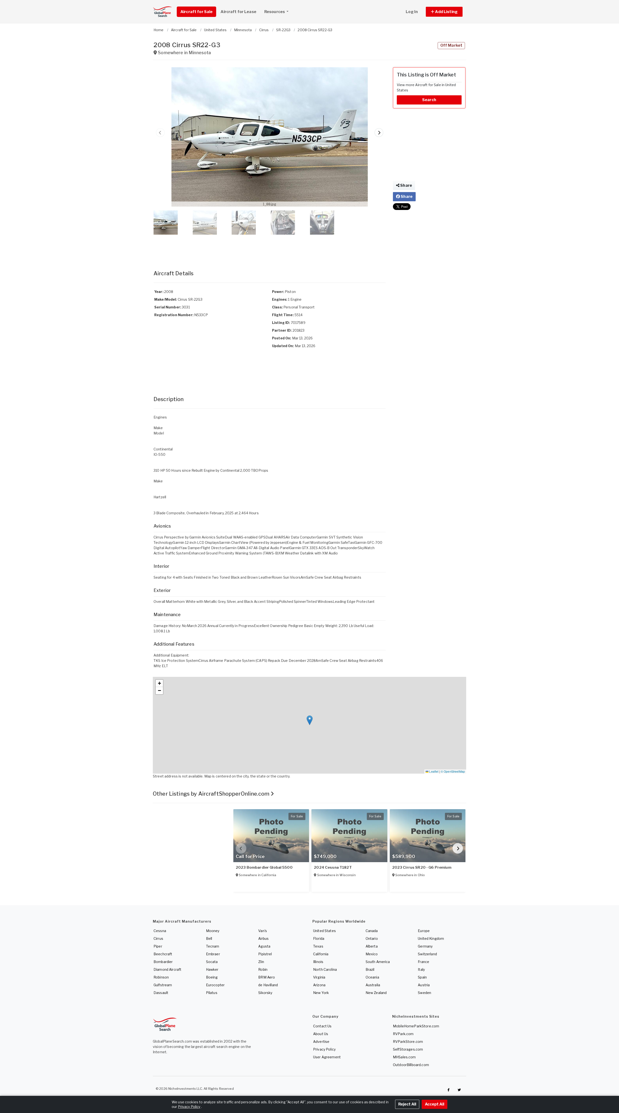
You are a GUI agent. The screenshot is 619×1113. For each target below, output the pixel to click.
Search (429, 99)
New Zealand (376, 993)
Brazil (370, 969)
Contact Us (322, 1026)
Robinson (161, 977)
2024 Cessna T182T (333, 867)
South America (378, 962)
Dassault (161, 993)
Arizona (319, 985)
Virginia (319, 977)
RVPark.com (403, 1034)
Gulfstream (163, 985)
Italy (421, 969)
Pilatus (211, 993)
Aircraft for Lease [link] (238, 11)
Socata (212, 962)
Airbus (263, 938)
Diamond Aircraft (167, 969)
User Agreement (327, 1057)
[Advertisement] (270, 247)
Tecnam (212, 946)
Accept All (434, 1104)
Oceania (372, 977)
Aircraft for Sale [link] (196, 11)
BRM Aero (266, 977)
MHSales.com (404, 1057)
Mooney (213, 931)
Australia (373, 985)
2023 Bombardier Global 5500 (264, 867)
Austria (424, 985)
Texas (318, 946)
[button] (444, 12)
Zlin (261, 962)
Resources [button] (275, 11)
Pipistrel (265, 954)
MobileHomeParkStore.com (416, 1026)
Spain (422, 977)
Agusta (264, 946)
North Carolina (325, 969)
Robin (262, 969)
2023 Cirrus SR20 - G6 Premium (421, 867)
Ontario (372, 938)
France (423, 962)
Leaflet (433, 771)
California (320, 954)
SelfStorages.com (408, 1049)
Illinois (318, 962)
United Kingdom (431, 938)
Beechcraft (163, 954)
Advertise (321, 1041)
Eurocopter (215, 985)
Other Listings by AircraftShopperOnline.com (212, 794)
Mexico (372, 954)
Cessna (160, 931)
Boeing (212, 977)
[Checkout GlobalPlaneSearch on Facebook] (448, 1090)
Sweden (424, 993)
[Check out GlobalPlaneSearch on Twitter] (459, 1090)
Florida (318, 938)
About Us (320, 1034)
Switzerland (427, 954)
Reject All (407, 1104)
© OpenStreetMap (453, 771)
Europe (424, 931)
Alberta (372, 946)
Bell (209, 938)
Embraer (213, 954)
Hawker (212, 969)
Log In (412, 11)
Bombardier (163, 962)
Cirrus (158, 938)
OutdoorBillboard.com (411, 1065)
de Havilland (268, 985)
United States (324, 931)
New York (321, 993)
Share (405, 185)
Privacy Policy (324, 1049)
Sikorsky (265, 993)
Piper (158, 946)
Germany (425, 946)
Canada (372, 931)
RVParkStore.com (408, 1041)
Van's (262, 931)
